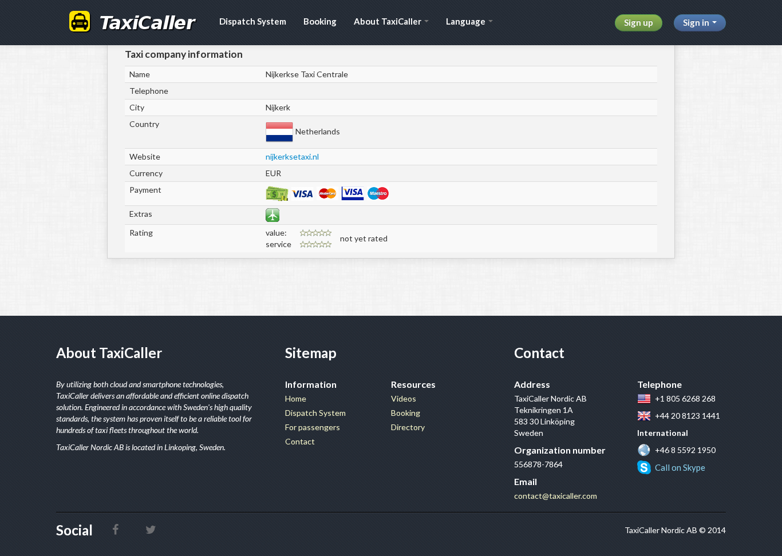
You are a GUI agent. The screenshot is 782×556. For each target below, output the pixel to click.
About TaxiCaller (388, 21)
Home (295, 398)
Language (466, 21)
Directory (408, 427)
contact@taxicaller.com (555, 496)
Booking (320, 21)
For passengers (312, 427)
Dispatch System (252, 21)
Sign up (638, 22)
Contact (300, 441)
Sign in (697, 22)
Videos (403, 398)
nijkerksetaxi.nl (292, 156)
